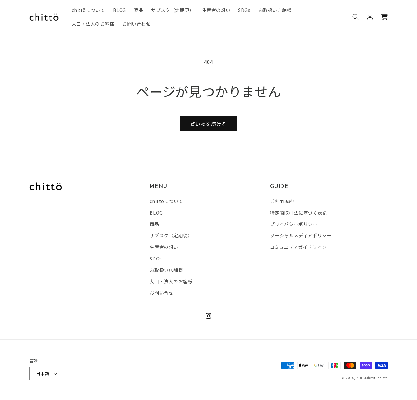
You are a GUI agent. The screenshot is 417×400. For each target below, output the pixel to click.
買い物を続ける (208, 123)
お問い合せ (161, 292)
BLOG (156, 212)
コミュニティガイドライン (298, 247)
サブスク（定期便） (171, 235)
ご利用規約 (282, 201)
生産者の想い (164, 247)
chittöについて (166, 201)
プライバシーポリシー (294, 224)
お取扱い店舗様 (166, 270)
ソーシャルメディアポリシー (301, 235)
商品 (154, 224)
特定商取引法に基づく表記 (298, 212)
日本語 (42, 373)
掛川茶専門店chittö (372, 377)
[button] (356, 17)
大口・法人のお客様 (171, 281)
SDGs (156, 258)
